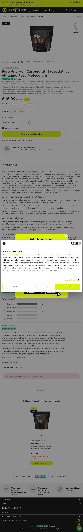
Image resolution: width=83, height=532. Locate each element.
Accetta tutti (67, 287)
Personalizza (40, 287)
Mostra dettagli (70, 280)
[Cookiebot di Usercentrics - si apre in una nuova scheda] (71, 243)
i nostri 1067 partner (15, 255)
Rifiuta (15, 287)
